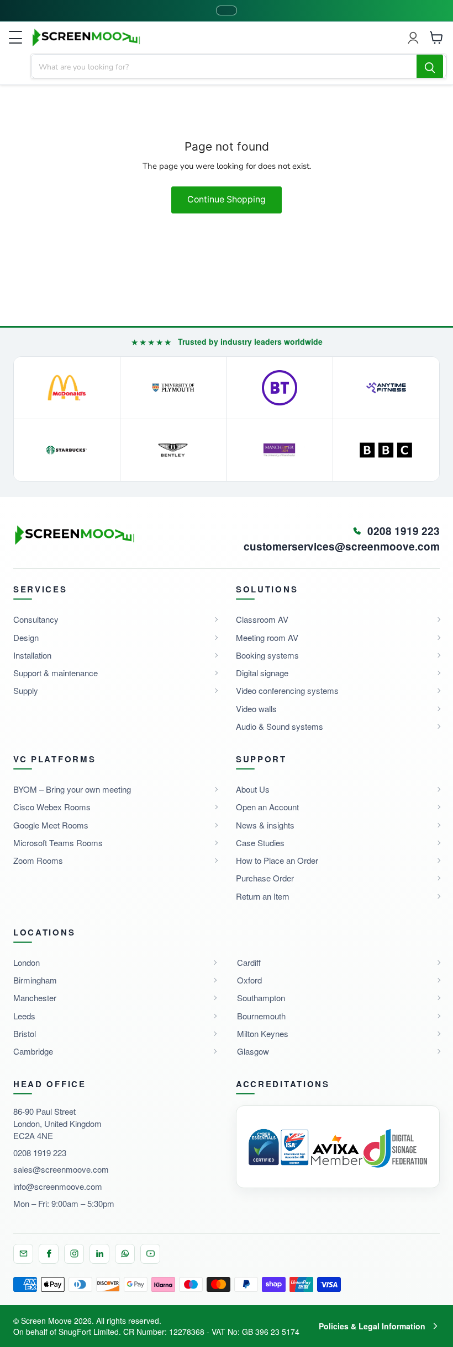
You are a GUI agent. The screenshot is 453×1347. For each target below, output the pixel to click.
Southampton (261, 997)
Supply (25, 690)
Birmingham (35, 980)
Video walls (256, 708)
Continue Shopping (226, 199)
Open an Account (267, 807)
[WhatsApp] (125, 1254)
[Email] (23, 1254)
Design (26, 637)
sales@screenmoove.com (61, 1169)
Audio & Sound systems (279, 726)
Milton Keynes (262, 1033)
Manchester (34, 997)
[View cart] (436, 37)
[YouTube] (150, 1254)
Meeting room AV (267, 637)
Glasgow (253, 1051)
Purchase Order (265, 878)
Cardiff (249, 962)
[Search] (430, 67)
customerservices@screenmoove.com (342, 547)
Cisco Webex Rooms (52, 807)
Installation (32, 655)
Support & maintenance (55, 672)
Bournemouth (261, 1016)
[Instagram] (74, 1254)
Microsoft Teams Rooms (58, 842)
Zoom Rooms (38, 860)
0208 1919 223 (39, 1152)
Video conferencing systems (287, 690)
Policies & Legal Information (372, 1326)
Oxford (249, 980)
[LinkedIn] (99, 1254)
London (26, 962)
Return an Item (262, 896)
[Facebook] (49, 1254)
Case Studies (260, 842)
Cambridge (33, 1051)
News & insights (265, 825)
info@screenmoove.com (57, 1186)
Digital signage (262, 672)
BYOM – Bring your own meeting (72, 789)
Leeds (24, 1016)
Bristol (24, 1033)
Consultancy (36, 619)
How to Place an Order (277, 860)
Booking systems (267, 655)
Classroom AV (262, 619)
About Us (253, 789)
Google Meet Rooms (50, 825)
